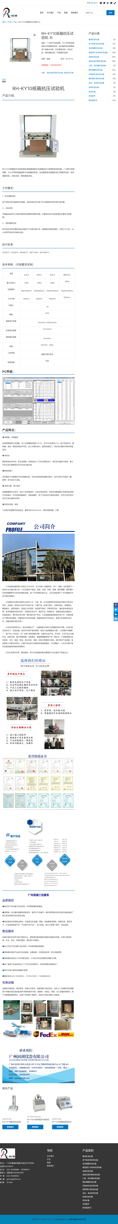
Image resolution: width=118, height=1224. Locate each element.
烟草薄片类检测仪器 (96, 78)
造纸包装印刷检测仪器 (55, 73)
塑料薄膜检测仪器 (95, 70)
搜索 (110, 13)
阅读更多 (10, 1127)
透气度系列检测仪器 (96, 44)
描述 (4, 81)
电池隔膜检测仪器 (95, 48)
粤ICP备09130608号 (77, 1219)
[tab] (4, 81)
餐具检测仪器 (94, 39)
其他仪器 (92, 92)
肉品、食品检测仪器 (96, 83)
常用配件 (92, 96)
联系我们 (74, 13)
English (94, 3)
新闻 (66, 13)
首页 (41, 13)
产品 (59, 13)
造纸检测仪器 (68, 73)
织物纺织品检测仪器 (96, 74)
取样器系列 (93, 100)
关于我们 (50, 13)
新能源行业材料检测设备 (98, 52)
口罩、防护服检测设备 (97, 65)
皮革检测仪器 (94, 87)
